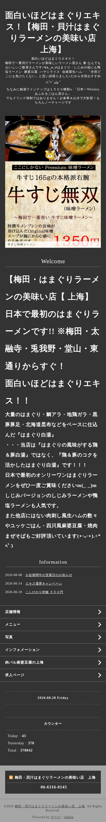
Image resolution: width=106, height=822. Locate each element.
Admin (69, 817)
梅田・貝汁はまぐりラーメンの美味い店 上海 (50, 806)
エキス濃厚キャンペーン (43, 583)
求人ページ (14, 675)
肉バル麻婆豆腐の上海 (24, 662)
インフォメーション (22, 650)
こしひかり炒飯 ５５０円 (44, 592)
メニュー (13, 624)
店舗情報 (13, 612)
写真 (9, 637)
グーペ (56, 817)
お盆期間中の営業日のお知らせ (48, 575)
